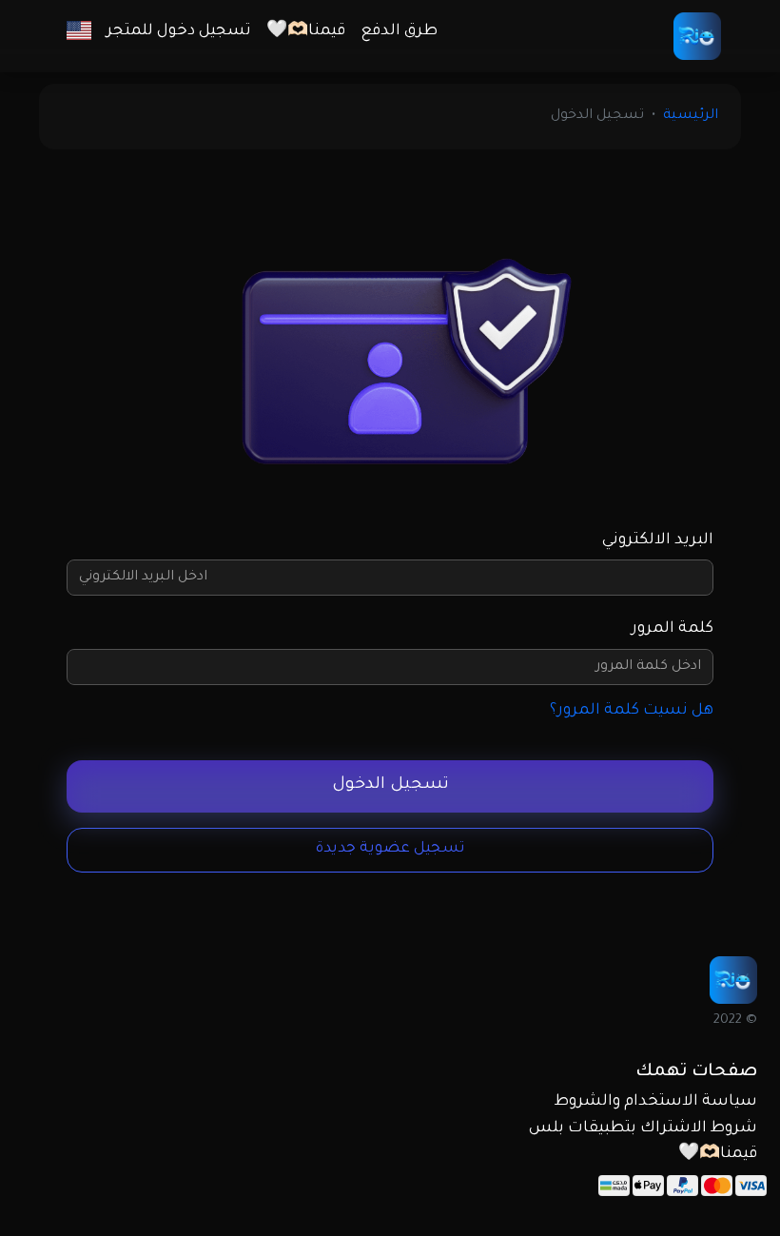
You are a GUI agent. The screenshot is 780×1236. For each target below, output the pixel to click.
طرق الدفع (399, 31)
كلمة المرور (672, 629)
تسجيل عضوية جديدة (390, 849)
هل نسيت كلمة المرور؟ (631, 710)
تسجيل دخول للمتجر (179, 31)
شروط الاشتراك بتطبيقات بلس (643, 1128)
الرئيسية (690, 116)
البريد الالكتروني (657, 540)
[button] (79, 31)
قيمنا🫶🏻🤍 (305, 31)
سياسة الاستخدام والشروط (656, 1101)
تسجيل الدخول (390, 785)
